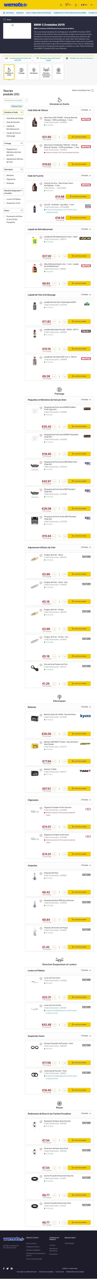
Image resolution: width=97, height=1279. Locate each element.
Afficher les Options (79, 196)
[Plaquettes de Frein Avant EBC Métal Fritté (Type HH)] (35, 466)
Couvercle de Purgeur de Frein (56, 664)
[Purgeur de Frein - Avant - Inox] (35, 586)
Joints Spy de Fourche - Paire (55, 1071)
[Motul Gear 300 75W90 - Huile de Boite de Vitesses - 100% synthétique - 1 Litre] (34, 122)
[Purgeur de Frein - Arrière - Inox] (35, 641)
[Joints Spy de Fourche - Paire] (35, 1075)
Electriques (8, 169)
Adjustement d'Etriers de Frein (15, 160)
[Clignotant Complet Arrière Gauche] (35, 811)
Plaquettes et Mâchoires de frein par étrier (14, 152)
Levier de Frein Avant (52, 978)
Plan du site (60, 1271)
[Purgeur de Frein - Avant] (35, 559)
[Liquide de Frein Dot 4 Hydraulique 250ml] (35, 306)
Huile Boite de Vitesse (15, 118)
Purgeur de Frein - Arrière (54, 609)
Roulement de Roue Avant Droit (56, 1148)
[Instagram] (12, 1268)
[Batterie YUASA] (35, 773)
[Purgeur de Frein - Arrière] (35, 613)
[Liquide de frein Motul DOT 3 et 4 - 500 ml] (35, 361)
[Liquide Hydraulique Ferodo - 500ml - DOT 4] (35, 333)
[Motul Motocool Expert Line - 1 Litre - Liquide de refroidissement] (34, 268)
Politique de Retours (33, 1247)
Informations (53, 1254)
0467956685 (69, 1243)
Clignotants (11, 179)
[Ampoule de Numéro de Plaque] (35, 931)
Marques (20, 13)
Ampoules (10, 183)
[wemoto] (14, 1239)
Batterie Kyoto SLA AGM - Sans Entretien (60, 714)
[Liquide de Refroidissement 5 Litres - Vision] (35, 240)
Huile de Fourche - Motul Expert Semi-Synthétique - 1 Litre (58, 184)
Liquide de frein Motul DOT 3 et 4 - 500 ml (60, 357)
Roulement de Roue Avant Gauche (57, 1121)
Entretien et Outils (11, 112)
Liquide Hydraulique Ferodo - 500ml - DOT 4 (61, 329)
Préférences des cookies (75, 1271)
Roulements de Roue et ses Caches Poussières (14, 219)
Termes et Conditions (69, 1268)
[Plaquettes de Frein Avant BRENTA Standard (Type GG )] (35, 438)
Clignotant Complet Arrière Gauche (57, 807)
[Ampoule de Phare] (35, 877)
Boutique (10, 13)
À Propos (52, 1245)
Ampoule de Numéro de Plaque (56, 928)
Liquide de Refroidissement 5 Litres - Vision (60, 237)
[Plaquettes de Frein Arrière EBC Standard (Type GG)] (35, 520)
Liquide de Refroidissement (13, 127)
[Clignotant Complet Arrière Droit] (35, 839)
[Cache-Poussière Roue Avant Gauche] (35, 1179)
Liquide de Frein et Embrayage (14, 134)
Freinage (7, 143)
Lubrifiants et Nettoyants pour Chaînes (70, 13)
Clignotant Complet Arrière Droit (56, 835)
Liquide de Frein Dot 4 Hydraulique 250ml (60, 302)
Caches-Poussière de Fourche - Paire (58, 1043)
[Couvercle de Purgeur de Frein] (35, 668)
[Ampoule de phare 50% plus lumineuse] (35, 904)
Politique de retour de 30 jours (81, 58)
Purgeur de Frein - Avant (53, 555)
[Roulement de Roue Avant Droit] (35, 1152)
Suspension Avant (13, 203)
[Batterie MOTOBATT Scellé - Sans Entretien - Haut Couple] (35, 746)
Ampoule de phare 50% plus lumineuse (59, 900)
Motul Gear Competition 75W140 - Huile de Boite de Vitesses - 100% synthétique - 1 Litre (61, 146)
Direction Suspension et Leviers (12, 192)
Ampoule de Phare (51, 873)
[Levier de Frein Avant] (35, 982)
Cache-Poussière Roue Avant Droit (57, 1203)
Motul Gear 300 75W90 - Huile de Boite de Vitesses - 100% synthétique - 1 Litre (60, 119)
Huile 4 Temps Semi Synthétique (38, 13)
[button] (70, 5)
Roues (6, 210)
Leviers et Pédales (14, 199)
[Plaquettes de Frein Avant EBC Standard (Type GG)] (35, 493)
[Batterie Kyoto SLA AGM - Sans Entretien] (35, 718)
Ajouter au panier (80, 137)
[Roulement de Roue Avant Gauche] (35, 1125)
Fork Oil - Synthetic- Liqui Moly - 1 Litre (59, 205)
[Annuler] (61, 5)
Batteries (10, 175)
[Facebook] (3, 1268)
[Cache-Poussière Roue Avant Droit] (35, 1206)
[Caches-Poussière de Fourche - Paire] (35, 1047)
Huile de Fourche (13, 122)
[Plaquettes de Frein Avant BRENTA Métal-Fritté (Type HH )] (35, 411)
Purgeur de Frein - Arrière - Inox (56, 637)
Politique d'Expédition (33, 1250)
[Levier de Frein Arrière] (35, 1009)
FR (85, 5)
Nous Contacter (31, 1243)
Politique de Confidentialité (27, 1271)
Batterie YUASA (50, 769)
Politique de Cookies (46, 1271)
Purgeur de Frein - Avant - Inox (56, 582)
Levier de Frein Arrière (52, 1005)
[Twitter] (8, 1268)
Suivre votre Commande (34, 1259)
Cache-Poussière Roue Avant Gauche (58, 1176)
